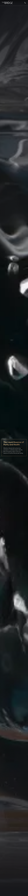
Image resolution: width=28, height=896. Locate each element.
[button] (25, 2)
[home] (7, 2)
